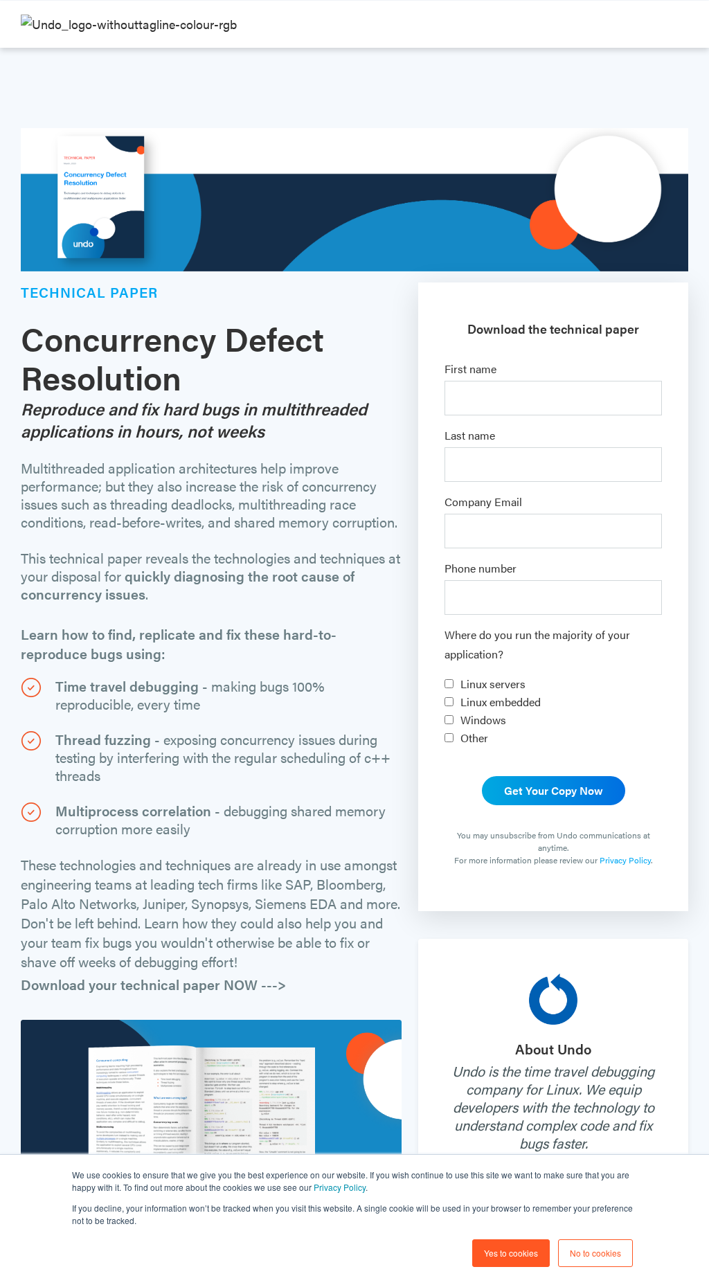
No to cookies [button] (595, 1253)
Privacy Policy (340, 1187)
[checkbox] (553, 711)
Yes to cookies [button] (511, 1253)
